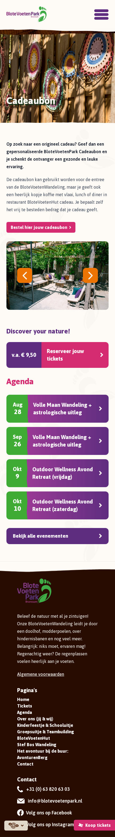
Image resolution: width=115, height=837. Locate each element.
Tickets (24, 705)
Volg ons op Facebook (49, 813)
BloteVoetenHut (33, 738)
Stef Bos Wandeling (36, 744)
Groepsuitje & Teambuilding (45, 731)
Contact (25, 763)
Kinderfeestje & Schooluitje (45, 725)
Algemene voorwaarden (40, 674)
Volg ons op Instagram (50, 824)
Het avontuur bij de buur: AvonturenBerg (42, 754)
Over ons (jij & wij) (35, 718)
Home (23, 699)
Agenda (24, 712)
